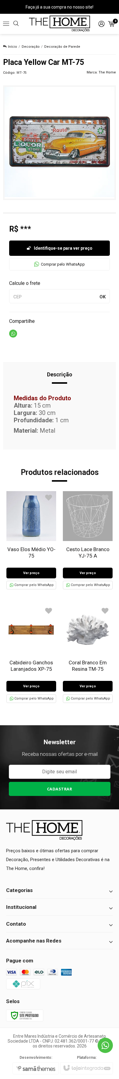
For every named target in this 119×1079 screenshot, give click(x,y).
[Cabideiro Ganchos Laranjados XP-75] (31, 653)
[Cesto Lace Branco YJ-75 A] (87, 540)
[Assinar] (59, 789)
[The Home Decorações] (59, 24)
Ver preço (31, 573)
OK (102, 297)
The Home (107, 72)
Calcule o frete (24, 283)
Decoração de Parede (62, 47)
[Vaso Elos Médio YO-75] (31, 540)
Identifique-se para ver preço (63, 248)
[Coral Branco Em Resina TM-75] (87, 653)
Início (12, 47)
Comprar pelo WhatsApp (63, 264)
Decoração (31, 47)
